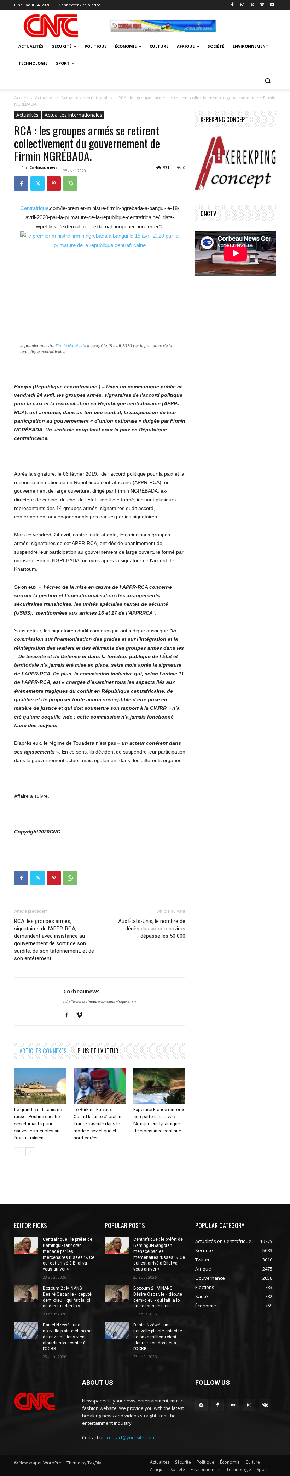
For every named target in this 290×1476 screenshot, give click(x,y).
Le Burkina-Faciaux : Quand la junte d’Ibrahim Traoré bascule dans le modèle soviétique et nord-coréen (98, 1123)
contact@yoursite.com (130, 1437)
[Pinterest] (54, 183)
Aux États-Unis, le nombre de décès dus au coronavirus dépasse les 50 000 (151, 928)
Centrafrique (34, 208)
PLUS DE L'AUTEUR (97, 1050)
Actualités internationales (86, 98)
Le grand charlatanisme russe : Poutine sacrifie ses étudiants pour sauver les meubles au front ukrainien (38, 1123)
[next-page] (29, 1151)
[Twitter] (252, 5)
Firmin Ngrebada (71, 345)
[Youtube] (272, 5)
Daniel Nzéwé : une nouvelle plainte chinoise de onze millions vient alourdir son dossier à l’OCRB (67, 1337)
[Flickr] (233, 1405)
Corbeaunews (43, 167)
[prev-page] (18, 1151)
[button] (267, 80)
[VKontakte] (265, 1405)
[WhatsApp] (70, 183)
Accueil (21, 98)
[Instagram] (242, 5)
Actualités (44, 98)
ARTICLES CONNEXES (43, 1050)
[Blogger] (201, 1405)
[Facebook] (232, 5)
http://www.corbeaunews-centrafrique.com (99, 1001)
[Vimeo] (262, 5)
